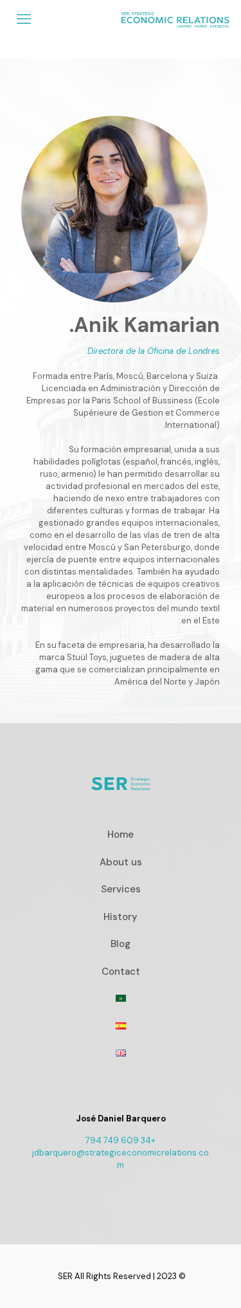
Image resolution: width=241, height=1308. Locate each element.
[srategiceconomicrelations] (175, 19)
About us (121, 862)
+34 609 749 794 (120, 1140)
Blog (120, 943)
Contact (121, 971)
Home (120, 834)
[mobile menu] (24, 19)
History (120, 916)
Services (121, 889)
